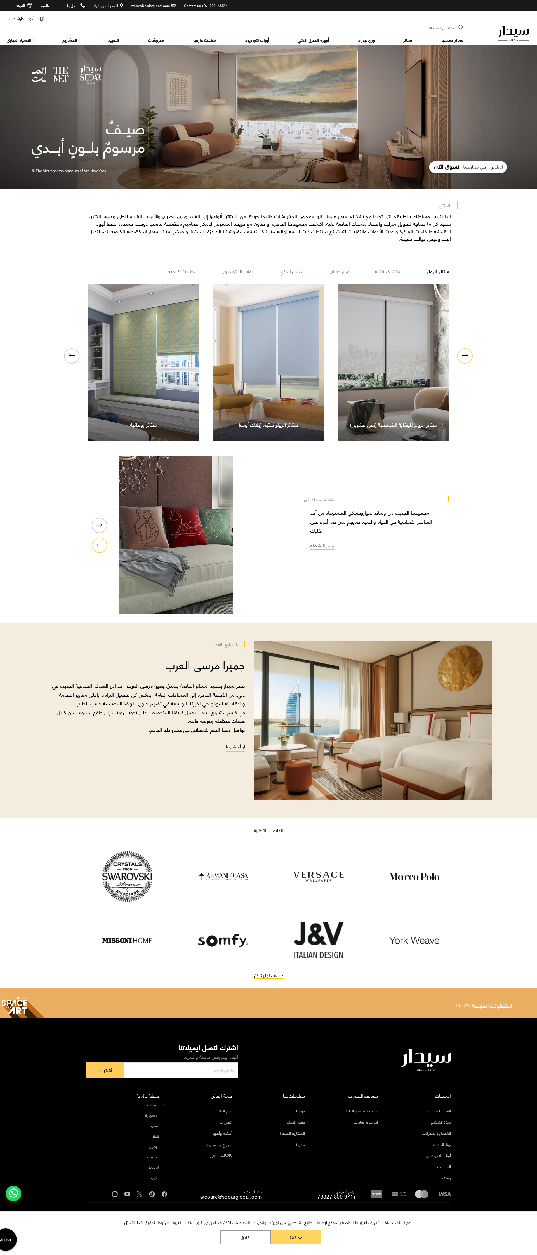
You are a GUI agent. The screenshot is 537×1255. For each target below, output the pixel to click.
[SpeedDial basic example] (13, 1193)
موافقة (296, 1237)
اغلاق (246, 1237)
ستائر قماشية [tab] (388, 271)
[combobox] (235, 28)
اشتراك (105, 1070)
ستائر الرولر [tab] (438, 271)
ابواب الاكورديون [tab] (238, 271)
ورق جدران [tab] (340, 271)
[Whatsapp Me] (13, 1197)
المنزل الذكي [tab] (292, 271)
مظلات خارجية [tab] (182, 271)
